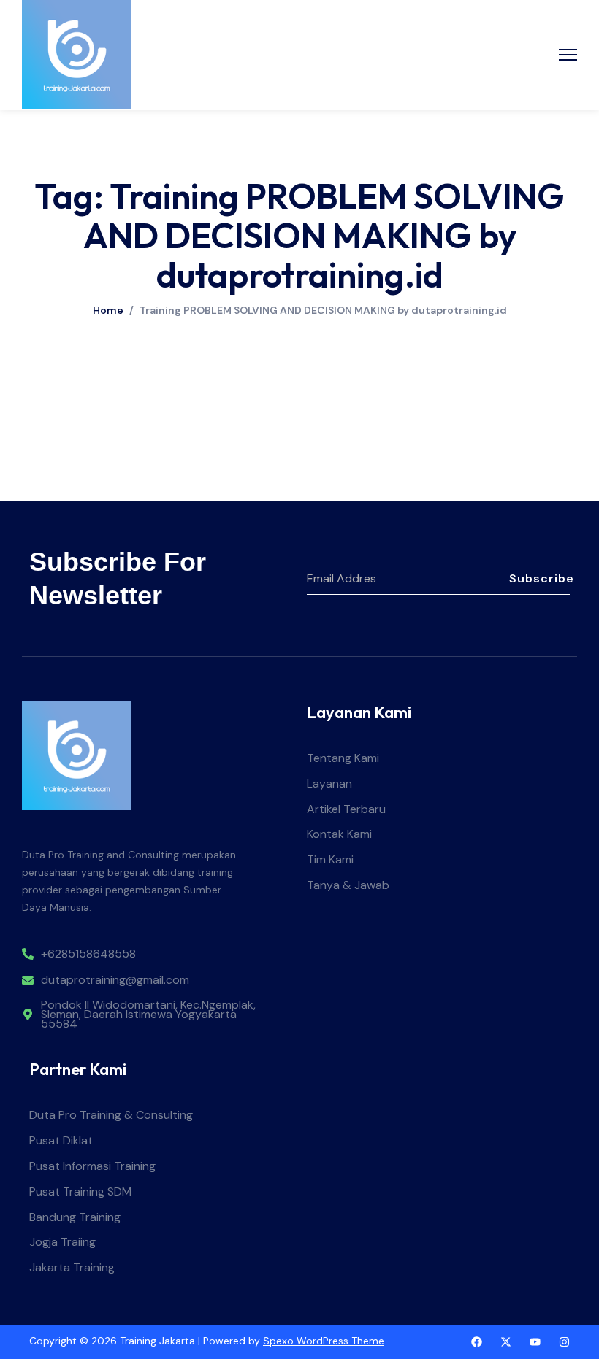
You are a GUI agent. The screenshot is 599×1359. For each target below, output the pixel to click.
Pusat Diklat (61, 1141)
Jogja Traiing (62, 1242)
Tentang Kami (343, 758)
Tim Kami (330, 860)
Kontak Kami (339, 834)
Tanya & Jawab (348, 885)
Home (108, 310)
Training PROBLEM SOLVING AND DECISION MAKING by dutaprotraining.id (323, 310)
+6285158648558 (88, 954)
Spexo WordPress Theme (323, 1340)
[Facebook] (476, 1341)
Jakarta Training (72, 1268)
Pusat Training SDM (80, 1192)
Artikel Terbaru (346, 810)
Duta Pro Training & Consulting (111, 1115)
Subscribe (539, 578)
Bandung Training (75, 1218)
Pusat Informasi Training (92, 1166)
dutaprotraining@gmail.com (115, 980)
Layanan (329, 784)
